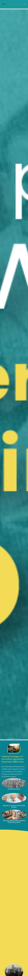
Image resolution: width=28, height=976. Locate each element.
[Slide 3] (14, 738)
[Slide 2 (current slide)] (13, 738)
